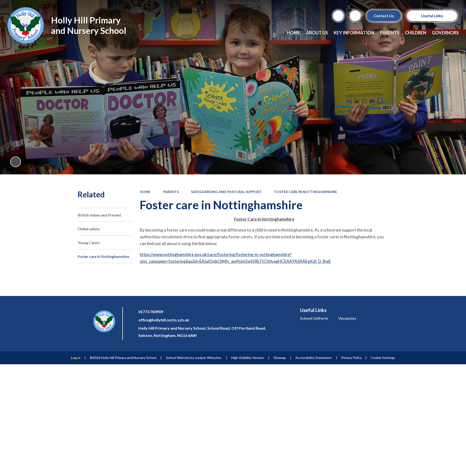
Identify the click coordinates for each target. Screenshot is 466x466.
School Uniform (314, 318)
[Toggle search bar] (338, 16)
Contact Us (384, 15)
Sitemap (280, 358)
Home (145, 192)
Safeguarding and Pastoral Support (226, 192)
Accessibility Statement (313, 358)
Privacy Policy (351, 358)
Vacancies (347, 318)
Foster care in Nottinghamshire (306, 192)
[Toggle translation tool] (355, 16)
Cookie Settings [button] (383, 358)
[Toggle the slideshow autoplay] (15, 161)
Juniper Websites (208, 358)
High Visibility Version (247, 358)
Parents (171, 192)
